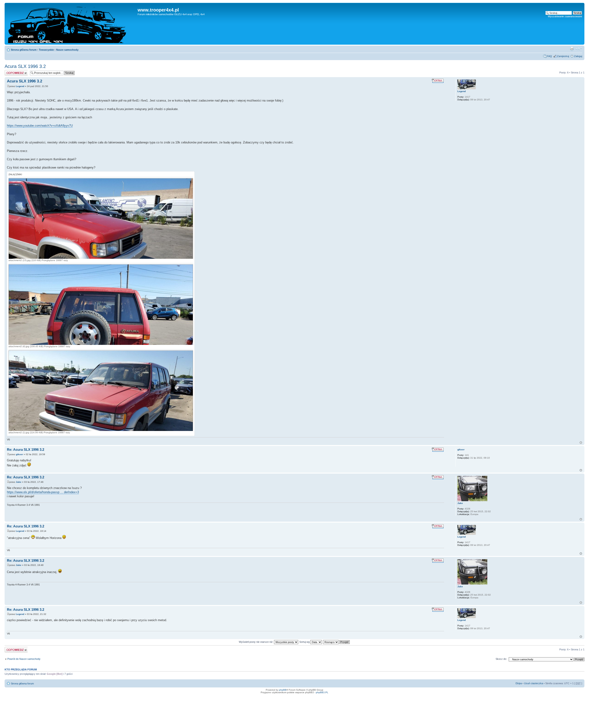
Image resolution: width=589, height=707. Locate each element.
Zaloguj (578, 56)
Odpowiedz (11, 71)
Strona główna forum (24, 49)
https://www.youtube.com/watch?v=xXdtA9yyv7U (40, 125)
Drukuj (571, 49)
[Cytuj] (438, 80)
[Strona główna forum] (72, 24)
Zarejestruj (563, 56)
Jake (18, 482)
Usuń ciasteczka (533, 683)
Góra (581, 442)
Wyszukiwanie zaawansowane (565, 16)
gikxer (19, 454)
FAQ (549, 56)
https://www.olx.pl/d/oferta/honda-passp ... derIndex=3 (43, 492)
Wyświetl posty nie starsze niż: (256, 641)
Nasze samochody (67, 49)
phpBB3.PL (322, 692)
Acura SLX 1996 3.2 (25, 66)
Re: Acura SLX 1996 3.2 (25, 449)
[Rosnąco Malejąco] (336, 641)
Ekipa (519, 683)
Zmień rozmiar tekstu (578, 49)
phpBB (282, 690)
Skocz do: (501, 659)
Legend (20, 86)
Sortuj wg (304, 641)
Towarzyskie (46, 49)
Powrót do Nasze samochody (23, 659)
